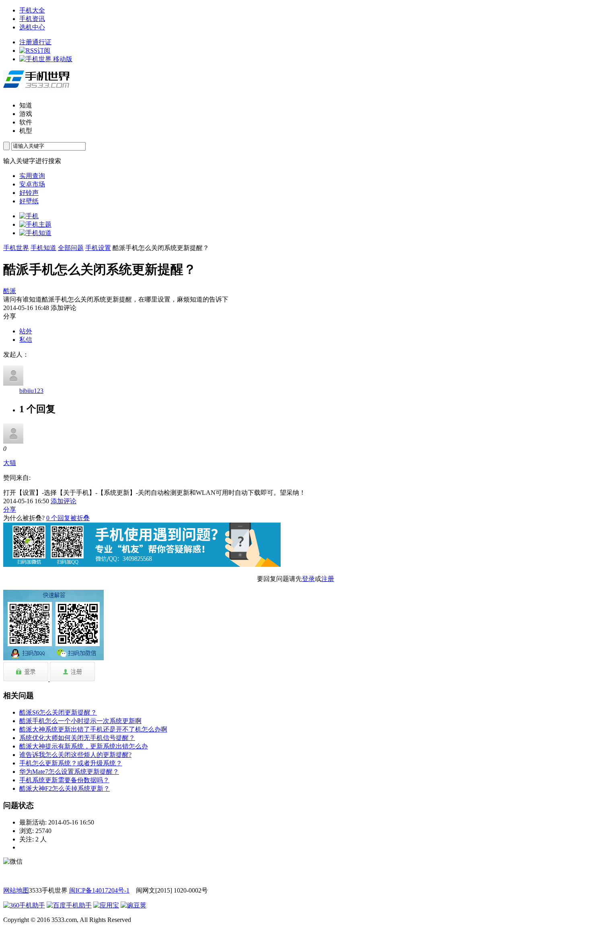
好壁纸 (29, 201)
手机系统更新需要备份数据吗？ (64, 780)
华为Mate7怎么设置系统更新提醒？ (69, 771)
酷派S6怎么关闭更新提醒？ (58, 712)
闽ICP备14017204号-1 (99, 890)
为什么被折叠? (24, 518)
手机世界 (16, 247)
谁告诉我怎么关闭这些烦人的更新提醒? (75, 754)
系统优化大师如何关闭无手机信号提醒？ (77, 737)
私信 (25, 339)
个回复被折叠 (68, 518)
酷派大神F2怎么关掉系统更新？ (64, 788)
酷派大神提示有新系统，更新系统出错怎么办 (83, 746)
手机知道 (43, 247)
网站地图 (16, 890)
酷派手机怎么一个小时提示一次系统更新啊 (80, 720)
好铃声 (29, 192)
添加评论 (63, 501)
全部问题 (71, 247)
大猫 (9, 462)
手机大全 (32, 10)
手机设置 (98, 247)
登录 (308, 578)
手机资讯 (32, 18)
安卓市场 (32, 184)
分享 (9, 509)
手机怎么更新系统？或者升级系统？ (70, 763)
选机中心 (32, 27)
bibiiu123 (31, 390)
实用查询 (32, 175)
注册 (327, 578)
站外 (25, 331)
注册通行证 (35, 42)
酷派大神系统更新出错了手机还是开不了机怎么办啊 (93, 729)
